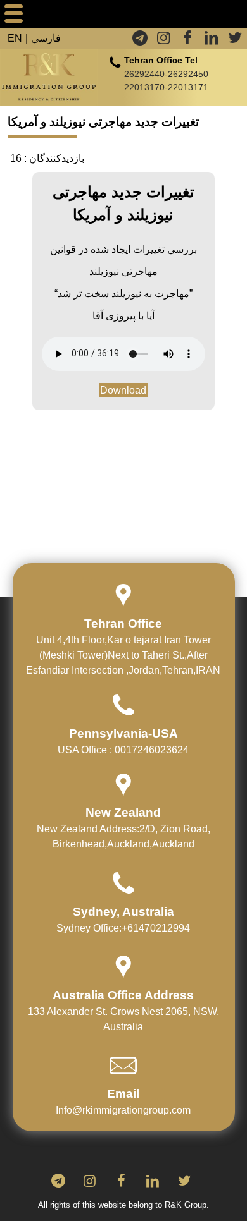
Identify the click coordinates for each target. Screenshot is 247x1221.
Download (123, 390)
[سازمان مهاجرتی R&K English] (49, 77)
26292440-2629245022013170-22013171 (166, 80)
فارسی (46, 38)
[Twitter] (235, 39)
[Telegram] (141, 39)
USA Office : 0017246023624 (123, 749)
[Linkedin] (213, 39)
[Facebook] (189, 39)
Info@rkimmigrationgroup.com (123, 1110)
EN (15, 38)
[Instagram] (165, 39)
